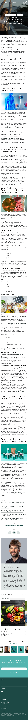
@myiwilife (14, 643)
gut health (20, 14)
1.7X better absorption (21, 391)
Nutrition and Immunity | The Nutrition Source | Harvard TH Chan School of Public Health (13, 511)
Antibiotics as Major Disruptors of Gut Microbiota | (14, 514)
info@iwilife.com (5, 703)
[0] (25, 2)
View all (24, 594)
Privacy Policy (4, 708)
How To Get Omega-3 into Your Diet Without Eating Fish (12, 630)
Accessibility (3, 711)
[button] (5, 2)
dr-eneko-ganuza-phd (10, 14)
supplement (10, 483)
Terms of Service (4, 710)
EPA (6, 483)
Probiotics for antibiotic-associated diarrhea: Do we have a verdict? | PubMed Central (14, 519)
